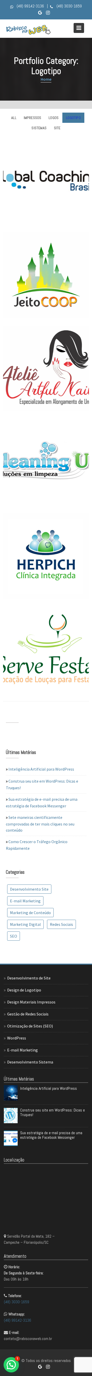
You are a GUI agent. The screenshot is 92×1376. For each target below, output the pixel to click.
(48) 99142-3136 (17, 1320)
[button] (11, 1364)
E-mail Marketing (25, 900)
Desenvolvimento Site (29, 889)
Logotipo (73, 117)
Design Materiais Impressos (31, 1001)
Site (57, 128)
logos (54, 117)
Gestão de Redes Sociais (28, 1013)
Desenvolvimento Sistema (30, 1061)
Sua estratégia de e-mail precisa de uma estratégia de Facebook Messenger (51, 1135)
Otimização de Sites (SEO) (30, 1025)
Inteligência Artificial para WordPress (41, 769)
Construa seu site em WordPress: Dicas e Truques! (52, 1112)
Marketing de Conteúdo (30, 912)
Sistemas (39, 128)
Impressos (32, 117)
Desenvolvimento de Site (29, 977)
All (13, 117)
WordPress (16, 1037)
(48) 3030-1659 (16, 1302)
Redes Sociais (61, 924)
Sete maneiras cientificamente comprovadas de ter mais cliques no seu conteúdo (40, 824)
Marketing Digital (25, 924)
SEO (13, 936)
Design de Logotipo (24, 989)
